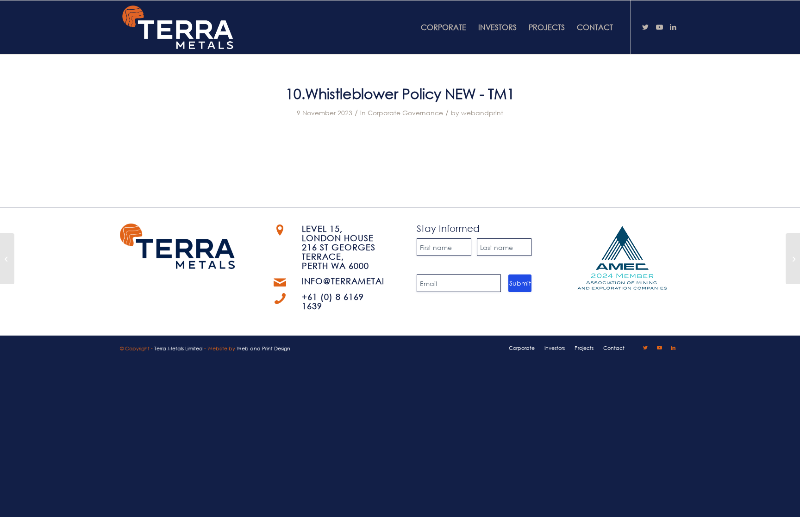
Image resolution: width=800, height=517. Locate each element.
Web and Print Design (263, 348)
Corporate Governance (405, 112)
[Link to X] (645, 27)
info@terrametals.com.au (367, 281)
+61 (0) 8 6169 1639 (333, 301)
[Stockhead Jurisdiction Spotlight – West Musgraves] (7, 258)
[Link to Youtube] (659, 27)
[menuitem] (443, 27)
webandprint (482, 112)
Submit (520, 283)
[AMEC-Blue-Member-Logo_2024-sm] (622, 258)
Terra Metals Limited (178, 348)
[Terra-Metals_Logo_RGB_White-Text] (178, 27)
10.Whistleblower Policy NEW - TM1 (400, 93)
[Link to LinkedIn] (673, 27)
